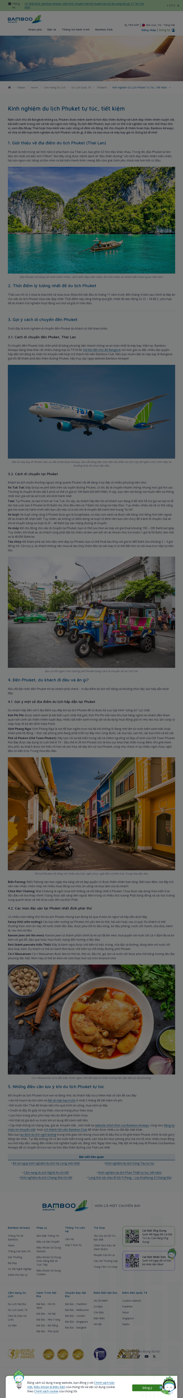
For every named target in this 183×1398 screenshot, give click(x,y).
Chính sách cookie (46, 1391)
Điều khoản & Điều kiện (49, 1387)
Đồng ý (147, 1388)
